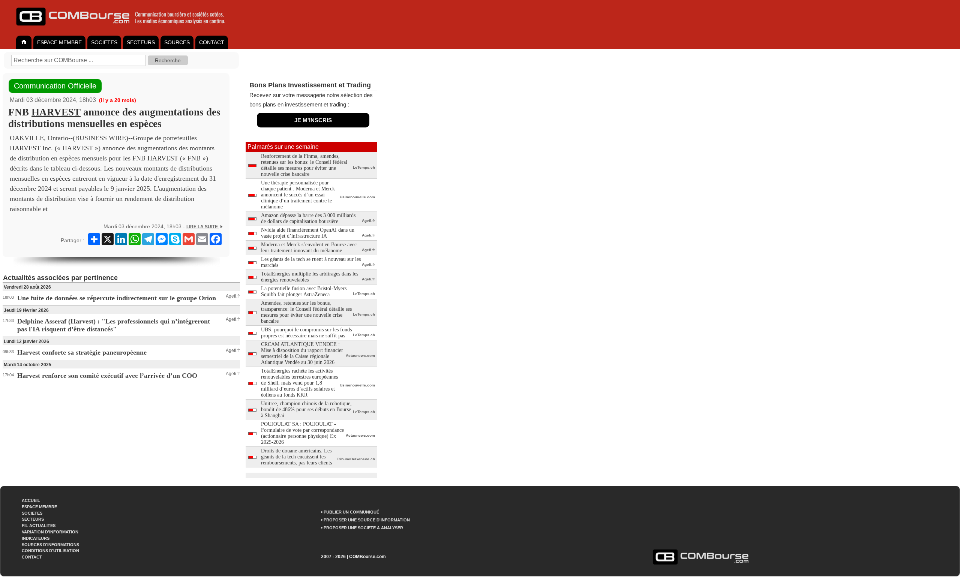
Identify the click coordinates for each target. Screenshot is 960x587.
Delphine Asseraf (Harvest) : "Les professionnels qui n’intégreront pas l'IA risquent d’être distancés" (113, 325)
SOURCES (177, 42)
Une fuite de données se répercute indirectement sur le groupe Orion (116, 298)
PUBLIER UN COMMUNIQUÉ (351, 512)
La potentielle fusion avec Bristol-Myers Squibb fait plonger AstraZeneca (303, 291)
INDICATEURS (36, 538)
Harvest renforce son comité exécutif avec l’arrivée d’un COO (107, 375)
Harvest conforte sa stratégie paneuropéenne (82, 352)
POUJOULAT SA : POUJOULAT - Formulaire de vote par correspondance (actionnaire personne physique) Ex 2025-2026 (302, 433)
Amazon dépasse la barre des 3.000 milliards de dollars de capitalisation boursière (308, 218)
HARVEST (56, 112)
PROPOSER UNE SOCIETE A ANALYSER (363, 528)
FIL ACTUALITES (39, 525)
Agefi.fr (233, 296)
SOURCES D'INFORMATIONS (50, 544)
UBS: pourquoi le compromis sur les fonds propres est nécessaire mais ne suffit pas (306, 332)
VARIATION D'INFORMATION (50, 532)
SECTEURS (141, 42)
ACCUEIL (31, 500)
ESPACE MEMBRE (59, 42)
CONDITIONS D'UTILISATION (50, 550)
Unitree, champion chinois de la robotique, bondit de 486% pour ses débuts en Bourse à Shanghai (306, 409)
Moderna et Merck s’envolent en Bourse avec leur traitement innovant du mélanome (309, 247)
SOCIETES (104, 42)
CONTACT (211, 42)
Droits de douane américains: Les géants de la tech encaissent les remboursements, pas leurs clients (296, 457)
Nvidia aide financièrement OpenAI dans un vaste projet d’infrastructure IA (307, 233)
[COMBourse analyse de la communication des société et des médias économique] (125, 28)
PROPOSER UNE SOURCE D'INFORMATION (367, 520)
